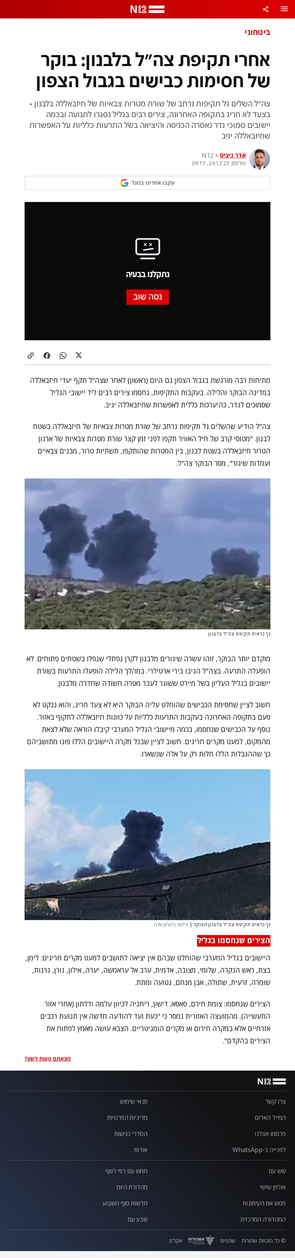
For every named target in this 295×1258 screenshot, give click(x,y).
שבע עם (138, 1219)
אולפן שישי (273, 1187)
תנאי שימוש (134, 1101)
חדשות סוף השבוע (125, 1203)
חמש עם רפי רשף (126, 1171)
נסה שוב (147, 297)
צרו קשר (275, 1101)
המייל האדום (270, 1117)
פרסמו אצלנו (270, 1133)
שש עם (277, 1171)
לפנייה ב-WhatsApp (259, 1149)
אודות (141, 1149)
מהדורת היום (132, 1187)
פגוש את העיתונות (264, 1203)
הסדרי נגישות (131, 1133)
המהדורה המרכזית (263, 1219)
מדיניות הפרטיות (127, 1117)
